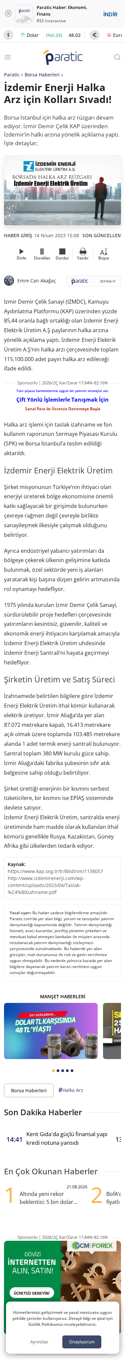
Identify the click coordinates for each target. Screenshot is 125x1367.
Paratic (12, 74)
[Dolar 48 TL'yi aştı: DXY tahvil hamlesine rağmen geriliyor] (51, 1031)
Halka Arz (70, 1090)
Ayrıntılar (39, 1342)
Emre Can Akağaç (36, 280)
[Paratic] (63, 58)
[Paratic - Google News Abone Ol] (94, 283)
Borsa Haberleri (42, 74)
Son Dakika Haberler (43, 1112)
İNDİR (110, 14)
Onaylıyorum (82, 1341)
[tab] (53, 1070)
